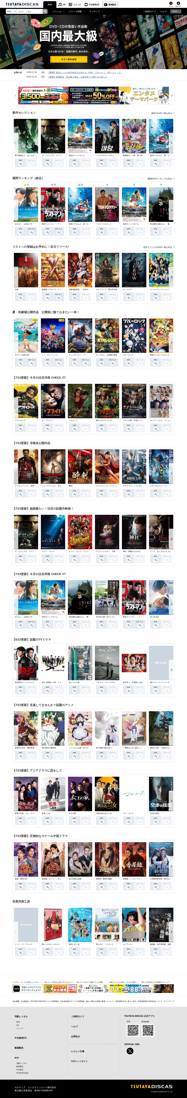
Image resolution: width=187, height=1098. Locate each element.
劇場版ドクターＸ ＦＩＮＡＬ (54, 289)
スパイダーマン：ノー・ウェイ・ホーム (85, 355)
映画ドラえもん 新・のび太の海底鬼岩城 (166, 155)
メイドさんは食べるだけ (78, 748)
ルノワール (127, 944)
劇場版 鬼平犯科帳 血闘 (160, 944)
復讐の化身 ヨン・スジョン (26, 813)
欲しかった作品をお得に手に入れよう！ (59, 982)
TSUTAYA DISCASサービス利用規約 (44, 1001)
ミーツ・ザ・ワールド (23, 944)
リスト (171, 6)
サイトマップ (169, 1001)
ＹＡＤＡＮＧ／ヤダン (105, 155)
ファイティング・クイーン (106, 486)
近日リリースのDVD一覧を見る (158, 247)
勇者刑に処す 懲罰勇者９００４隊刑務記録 (32, 748)
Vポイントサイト (79, 1061)
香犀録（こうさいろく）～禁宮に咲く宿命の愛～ (142, 879)
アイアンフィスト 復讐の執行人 (28, 486)
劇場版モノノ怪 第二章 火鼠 (135, 155)
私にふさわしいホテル (50, 944)
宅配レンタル (21, 1063)
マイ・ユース (128, 813)
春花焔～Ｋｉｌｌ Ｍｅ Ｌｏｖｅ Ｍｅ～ (59, 879)
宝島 (16, 289)
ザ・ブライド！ (48, 420)
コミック (77, 4)
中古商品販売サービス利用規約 (72, 1001)
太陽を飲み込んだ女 (104, 813)
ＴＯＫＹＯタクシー (104, 224)
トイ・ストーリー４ (50, 355)
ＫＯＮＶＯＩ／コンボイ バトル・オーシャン (141, 486)
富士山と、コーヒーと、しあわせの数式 (112, 944)
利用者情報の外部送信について (150, 1001)
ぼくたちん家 (74, 682)
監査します (46, 813)
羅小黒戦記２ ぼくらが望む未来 (28, 155)
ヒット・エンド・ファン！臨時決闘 (83, 551)
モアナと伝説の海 (22, 355)
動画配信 (112, 4)
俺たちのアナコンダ (104, 420)
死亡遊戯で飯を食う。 (105, 748)
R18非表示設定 (22, 1072)
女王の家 (72, 813)
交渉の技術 (154, 813)
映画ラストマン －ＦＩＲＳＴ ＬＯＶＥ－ (59, 224)
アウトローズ (20, 420)
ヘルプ (163, 11)
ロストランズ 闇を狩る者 (106, 289)
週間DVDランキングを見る (160, 178)
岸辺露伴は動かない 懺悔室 (161, 224)
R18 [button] (175, 11)
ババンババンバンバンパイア (161, 289)
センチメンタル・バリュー (160, 420)
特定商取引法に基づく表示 (125, 1001)
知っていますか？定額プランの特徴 (90, 982)
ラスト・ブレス (48, 551)
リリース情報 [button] (75, 11)
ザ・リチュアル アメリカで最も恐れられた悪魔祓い (63, 155)
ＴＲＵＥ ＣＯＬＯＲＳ (105, 682)
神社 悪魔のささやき (132, 551)
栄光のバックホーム (77, 155)
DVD (50, 4)
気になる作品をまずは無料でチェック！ (156, 982)
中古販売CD (94, 4)
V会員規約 (25, 1001)
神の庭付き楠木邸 (49, 748)
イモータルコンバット (159, 486)
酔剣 (70, 486)
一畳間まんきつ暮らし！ (132, 748)
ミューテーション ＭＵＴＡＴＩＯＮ (57, 486)
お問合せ (75, 1036)
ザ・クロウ (127, 289)
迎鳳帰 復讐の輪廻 (104, 879)
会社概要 (15, 1001)
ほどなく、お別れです (23, 224)
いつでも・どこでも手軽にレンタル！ (26, 982)
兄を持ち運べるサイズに (105, 617)
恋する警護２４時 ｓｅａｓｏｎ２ (56, 682)
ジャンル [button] (57, 11)
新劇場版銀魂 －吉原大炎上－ (81, 289)
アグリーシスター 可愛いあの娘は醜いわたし (114, 551)
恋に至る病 (154, 617)
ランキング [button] (94, 11)
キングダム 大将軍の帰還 (106, 355)
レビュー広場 (77, 1051)
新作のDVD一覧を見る (162, 113)
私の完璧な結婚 (75, 879)
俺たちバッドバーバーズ (159, 682)
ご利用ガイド (149, 11)
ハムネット (73, 420)
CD (64, 4)
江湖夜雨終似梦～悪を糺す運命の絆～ (165, 879)
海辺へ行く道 (74, 944)
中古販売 (19, 1069)
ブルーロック (128, 355)
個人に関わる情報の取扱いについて (100, 1001)
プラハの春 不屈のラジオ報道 (135, 420)
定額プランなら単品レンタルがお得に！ (123, 982)
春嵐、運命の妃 (21, 879)
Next (172, 143)
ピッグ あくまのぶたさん (160, 551)
